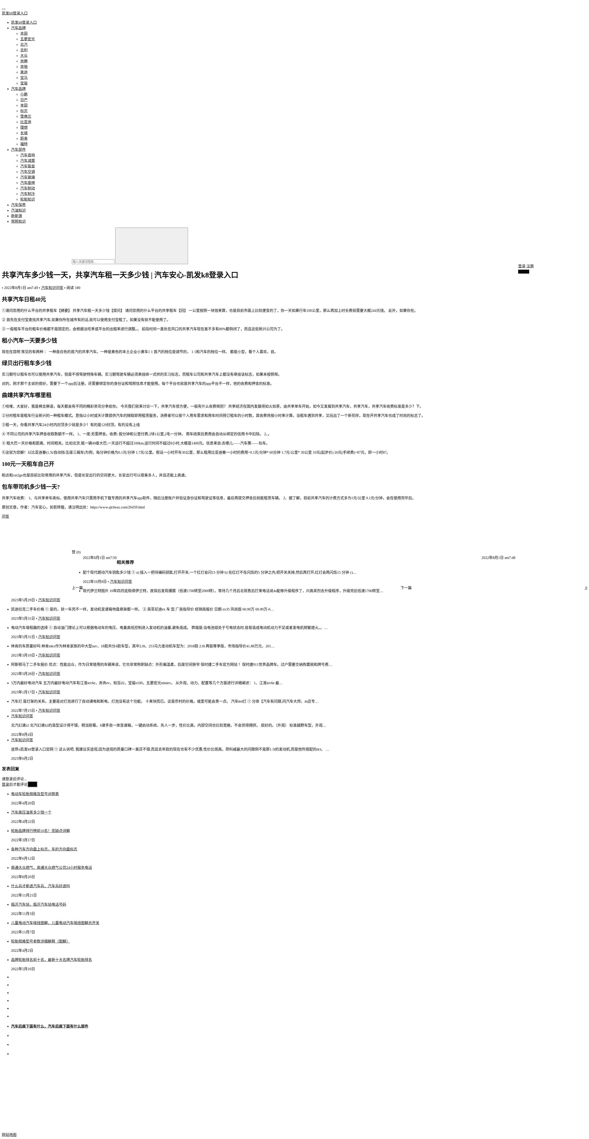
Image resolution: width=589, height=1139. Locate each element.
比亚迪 (25, 122)
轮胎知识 (27, 199)
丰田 (24, 33)
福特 (24, 144)
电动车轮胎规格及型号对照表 (35, 794)
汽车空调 (27, 172)
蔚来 (24, 138)
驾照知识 (18, 221)
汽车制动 (27, 188)
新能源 (16, 216)
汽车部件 (18, 150)
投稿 (525, 272)
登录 (521, 266)
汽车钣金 (27, 166)
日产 (24, 100)
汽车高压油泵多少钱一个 (31, 812)
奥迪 (24, 72)
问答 (5, 516)
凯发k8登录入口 (15, 13)
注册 (530, 266)
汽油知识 (18, 210)
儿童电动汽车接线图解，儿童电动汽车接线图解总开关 (55, 923)
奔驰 (24, 67)
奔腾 (24, 61)
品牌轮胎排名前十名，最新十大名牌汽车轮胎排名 (51, 960)
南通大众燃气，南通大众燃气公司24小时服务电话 (51, 868)
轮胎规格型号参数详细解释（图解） (40, 941)
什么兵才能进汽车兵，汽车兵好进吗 (40, 886)
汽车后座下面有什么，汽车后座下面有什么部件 (49, 1026)
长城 (24, 133)
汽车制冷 (27, 194)
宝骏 (24, 83)
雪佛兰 (25, 116)
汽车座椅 (27, 183)
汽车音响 (27, 155)
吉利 (24, 50)
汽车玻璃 (27, 177)
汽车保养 (18, 205)
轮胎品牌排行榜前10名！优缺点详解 (40, 831)
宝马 (24, 78)
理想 (24, 127)
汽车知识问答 (52, 288)
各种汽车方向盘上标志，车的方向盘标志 (44, 849)
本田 (24, 105)
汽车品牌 (18, 28)
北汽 (24, 45)
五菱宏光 (27, 39)
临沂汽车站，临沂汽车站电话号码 (38, 904)
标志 (24, 111)
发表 (32, 784)
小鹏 (24, 94)
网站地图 (9, 1135)
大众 (24, 56)
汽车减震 (27, 161)
